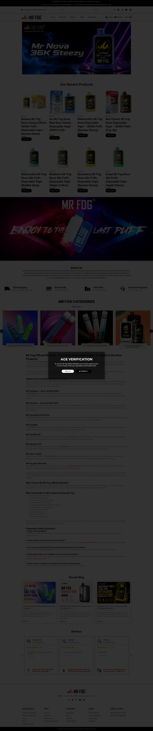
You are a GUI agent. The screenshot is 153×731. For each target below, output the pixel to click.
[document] (76, 365)
